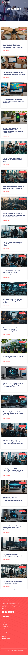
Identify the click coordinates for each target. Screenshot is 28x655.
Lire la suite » (6, 50)
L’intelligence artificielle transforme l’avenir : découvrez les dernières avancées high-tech (14, 470)
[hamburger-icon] (25, 2)
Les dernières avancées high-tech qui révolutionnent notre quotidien (14, 527)
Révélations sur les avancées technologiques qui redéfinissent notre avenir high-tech (14, 215)
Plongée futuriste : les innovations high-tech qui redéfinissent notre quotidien (13, 441)
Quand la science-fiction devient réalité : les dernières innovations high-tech (13, 329)
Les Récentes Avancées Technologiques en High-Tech (12, 555)
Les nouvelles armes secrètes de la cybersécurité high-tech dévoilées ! (13, 300)
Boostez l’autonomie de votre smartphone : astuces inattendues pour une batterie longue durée (13, 130)
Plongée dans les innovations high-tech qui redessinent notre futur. (13, 243)
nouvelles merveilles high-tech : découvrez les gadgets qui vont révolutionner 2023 (13, 384)
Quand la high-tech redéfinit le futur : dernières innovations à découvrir (13, 413)
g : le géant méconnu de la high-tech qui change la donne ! (13, 357)
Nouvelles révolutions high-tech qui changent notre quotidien (13, 187)
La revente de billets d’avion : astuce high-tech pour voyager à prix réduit (13, 101)
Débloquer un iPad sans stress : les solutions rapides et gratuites (14, 73)
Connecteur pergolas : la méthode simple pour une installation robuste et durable (13, 45)
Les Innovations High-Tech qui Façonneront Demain (12, 582)
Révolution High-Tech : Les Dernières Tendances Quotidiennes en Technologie (12, 499)
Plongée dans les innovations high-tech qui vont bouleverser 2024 (13, 159)
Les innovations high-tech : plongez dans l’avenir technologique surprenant (11, 272)
